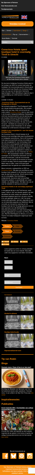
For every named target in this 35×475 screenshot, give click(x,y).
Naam (6, 258)
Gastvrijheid (17, 30)
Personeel (7, 236)
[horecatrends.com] (10, 17)
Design (25, 30)
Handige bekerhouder (11, 332)
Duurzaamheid (6, 34)
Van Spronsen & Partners (9, 2)
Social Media (6, 38)
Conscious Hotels (15, 112)
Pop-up (15, 34)
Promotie (17, 231)
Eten (3, 30)
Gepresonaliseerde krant (12, 350)
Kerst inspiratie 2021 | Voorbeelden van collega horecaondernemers (17, 408)
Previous (3, 70)
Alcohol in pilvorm (10, 313)
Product (7, 226)
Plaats (7, 231)
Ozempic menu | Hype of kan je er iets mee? (16, 367)
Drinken (9, 30)
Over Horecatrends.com (9, 6)
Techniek (14, 38)
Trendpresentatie (7, 9)
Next (32, 70)
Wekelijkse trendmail (18, 24)
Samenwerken (23, 34)
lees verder (4, 437)
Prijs (17, 226)
